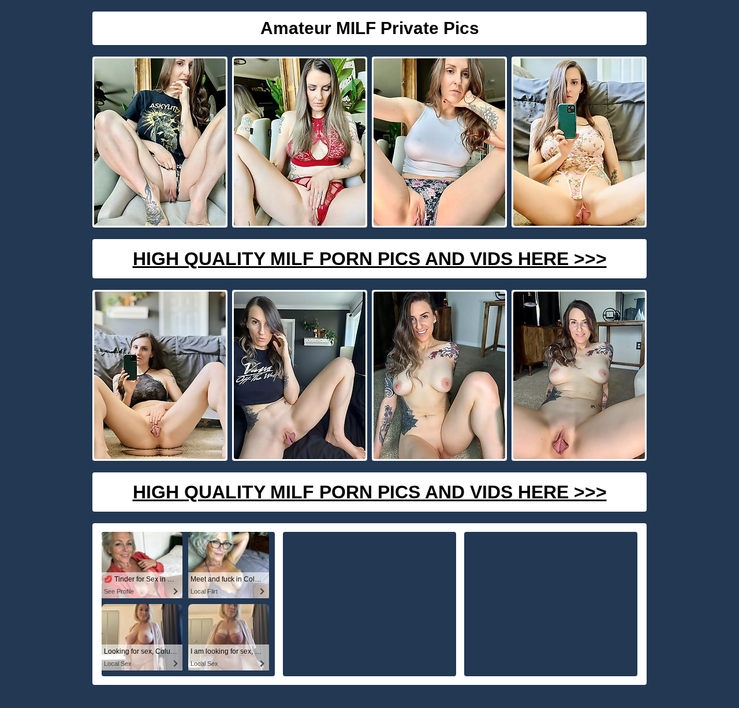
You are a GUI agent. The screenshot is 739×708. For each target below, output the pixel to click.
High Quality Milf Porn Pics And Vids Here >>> (370, 258)
